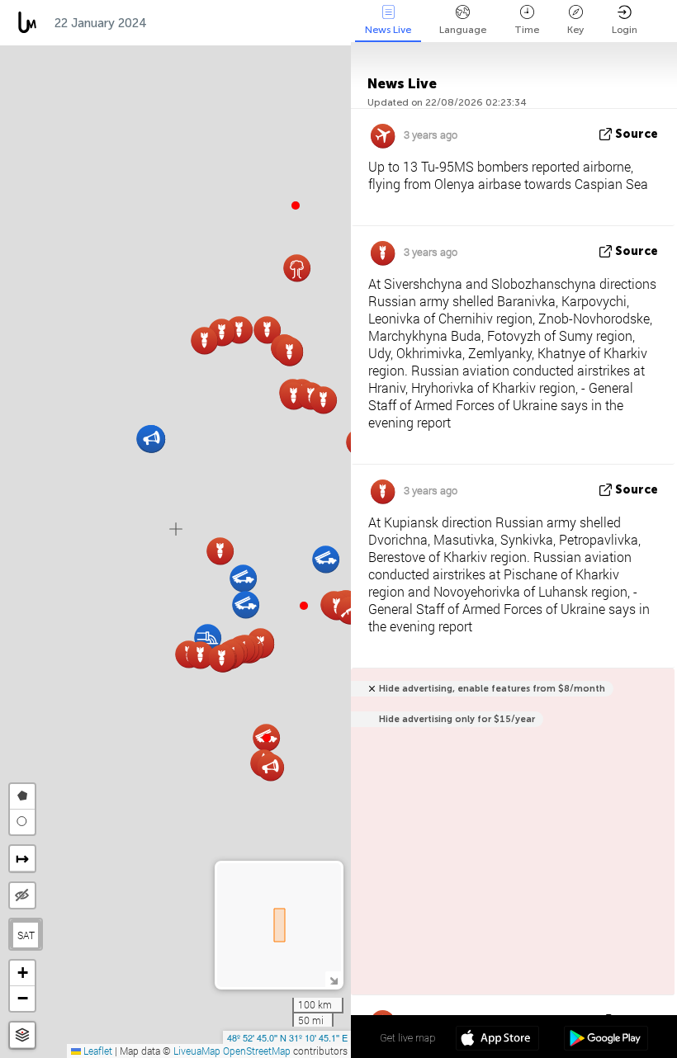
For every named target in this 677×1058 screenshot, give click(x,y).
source (636, 134)
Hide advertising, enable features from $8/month (492, 688)
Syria (331, 23)
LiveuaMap (196, 1050)
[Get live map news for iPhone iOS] (497, 1040)
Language (462, 29)
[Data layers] (22, 1035)
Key (575, 29)
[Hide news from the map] (22, 895)
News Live (388, 29)
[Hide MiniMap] (333, 979)
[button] (304, 606)
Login (624, 29)
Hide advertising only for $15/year (457, 719)
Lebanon (264, 23)
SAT (26, 935)
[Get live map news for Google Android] (605, 1040)
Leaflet (96, 1050)
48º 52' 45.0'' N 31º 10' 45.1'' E (287, 1037)
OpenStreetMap (257, 1050)
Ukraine (187, 23)
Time (526, 29)
